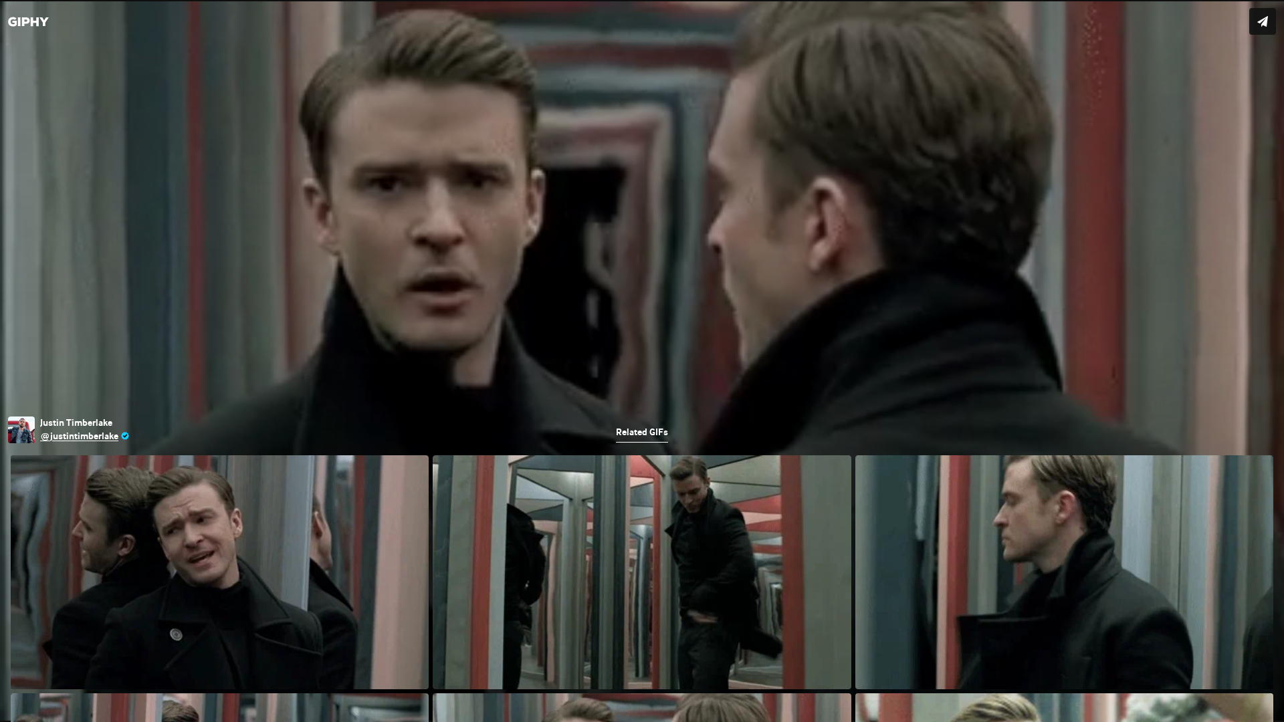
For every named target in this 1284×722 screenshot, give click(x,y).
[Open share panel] (1262, 21)
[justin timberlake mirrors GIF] (642, 361)
